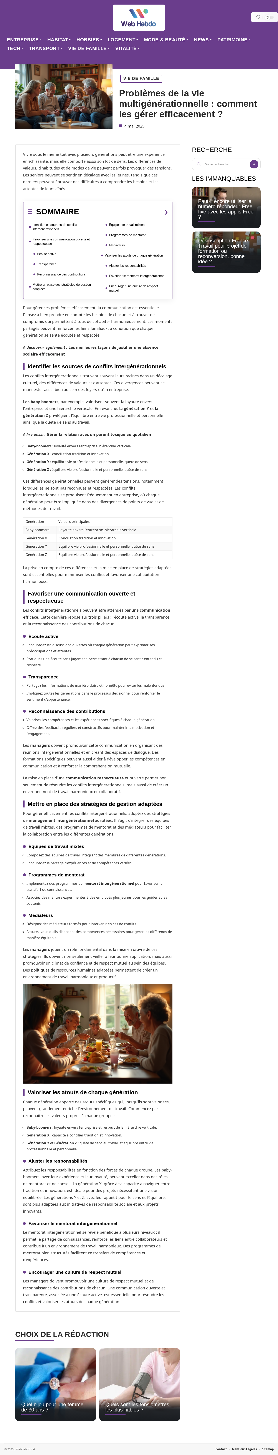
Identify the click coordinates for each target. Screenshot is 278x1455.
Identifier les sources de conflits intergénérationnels (55, 227)
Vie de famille (141, 78)
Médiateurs (117, 245)
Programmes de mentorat (127, 235)
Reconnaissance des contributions (61, 274)
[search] (258, 17)
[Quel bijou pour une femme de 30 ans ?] (55, 1384)
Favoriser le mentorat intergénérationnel (137, 276)
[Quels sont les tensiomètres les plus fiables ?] (139, 1384)
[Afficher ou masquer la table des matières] (123, 212)
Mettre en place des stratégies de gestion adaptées (62, 287)
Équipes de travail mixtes (127, 225)
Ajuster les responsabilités (127, 265)
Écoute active (46, 254)
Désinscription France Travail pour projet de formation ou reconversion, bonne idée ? (223, 251)
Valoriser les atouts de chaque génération (134, 255)
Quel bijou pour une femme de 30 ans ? (52, 1407)
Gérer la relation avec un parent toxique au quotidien (99, 434)
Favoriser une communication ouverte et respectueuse (61, 241)
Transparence (46, 264)
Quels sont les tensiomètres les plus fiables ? (137, 1407)
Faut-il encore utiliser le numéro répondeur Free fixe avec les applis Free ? (225, 209)
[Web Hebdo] (139, 18)
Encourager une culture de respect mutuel (133, 288)
